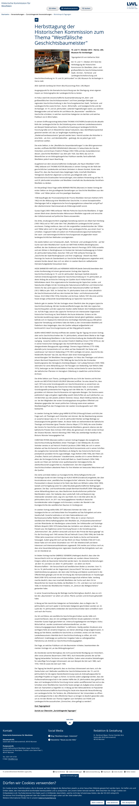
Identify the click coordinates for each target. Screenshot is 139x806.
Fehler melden (131, 772)
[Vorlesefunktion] (36, 20)
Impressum (106, 772)
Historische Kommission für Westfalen (15, 4)
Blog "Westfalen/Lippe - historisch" (64, 736)
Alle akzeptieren (128, 802)
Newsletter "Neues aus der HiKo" (63, 740)
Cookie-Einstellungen (69, 776)
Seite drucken (118, 772)
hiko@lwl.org (12, 759)
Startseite (5, 14)
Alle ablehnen (112, 802)
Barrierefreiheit (60, 772)
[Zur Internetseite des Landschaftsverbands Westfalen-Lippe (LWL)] (132, 5)
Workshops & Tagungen (62, 14)
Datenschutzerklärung (47, 798)
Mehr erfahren (97, 802)
